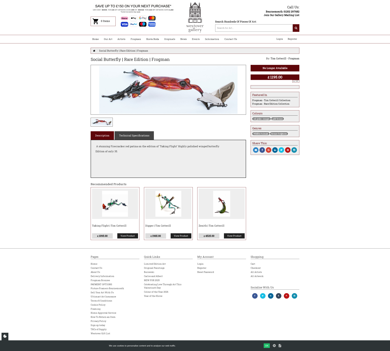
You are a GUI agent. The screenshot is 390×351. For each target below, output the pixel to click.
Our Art (108, 39)
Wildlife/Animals (260, 133)
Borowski (149, 272)
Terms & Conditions (101, 300)
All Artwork (257, 276)
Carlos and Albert (153, 276)
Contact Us (230, 39)
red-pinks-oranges (261, 119)
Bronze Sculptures (279, 133)
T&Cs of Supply (98, 329)
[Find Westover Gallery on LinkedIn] (270, 296)
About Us (95, 272)
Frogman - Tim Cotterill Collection (271, 100)
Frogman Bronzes (100, 280)
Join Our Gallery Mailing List (281, 15)
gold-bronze (277, 119)
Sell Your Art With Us (102, 292)
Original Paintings (154, 267)
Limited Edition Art (155, 263)
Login (279, 38)
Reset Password (205, 272)
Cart (253, 263)
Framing (95, 308)
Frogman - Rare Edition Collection (270, 103)
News (183, 39)
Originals (169, 39)
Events (196, 39)
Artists (121, 39)
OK (266, 345)
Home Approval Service (103, 312)
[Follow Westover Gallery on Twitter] (263, 296)
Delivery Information (102, 276)
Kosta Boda (152, 39)
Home (95, 39)
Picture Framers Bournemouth (107, 288)
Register (292, 38)
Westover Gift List (100, 333)
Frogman (136, 39)
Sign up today (98, 325)
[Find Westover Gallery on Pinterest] (286, 296)
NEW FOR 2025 (152, 280)
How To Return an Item (103, 317)
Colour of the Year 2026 (156, 291)
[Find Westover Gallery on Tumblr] (278, 296)
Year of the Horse (153, 296)
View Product (128, 235)
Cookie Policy (98, 304)
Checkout (256, 267)
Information (212, 39)
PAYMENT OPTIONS (101, 284)
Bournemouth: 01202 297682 (282, 11)
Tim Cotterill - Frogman (285, 58)
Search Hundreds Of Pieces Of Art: (235, 21)
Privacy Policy (98, 321)
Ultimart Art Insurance (103, 296)
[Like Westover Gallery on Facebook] (255, 296)
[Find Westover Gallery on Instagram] (294, 296)
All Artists (256, 272)
